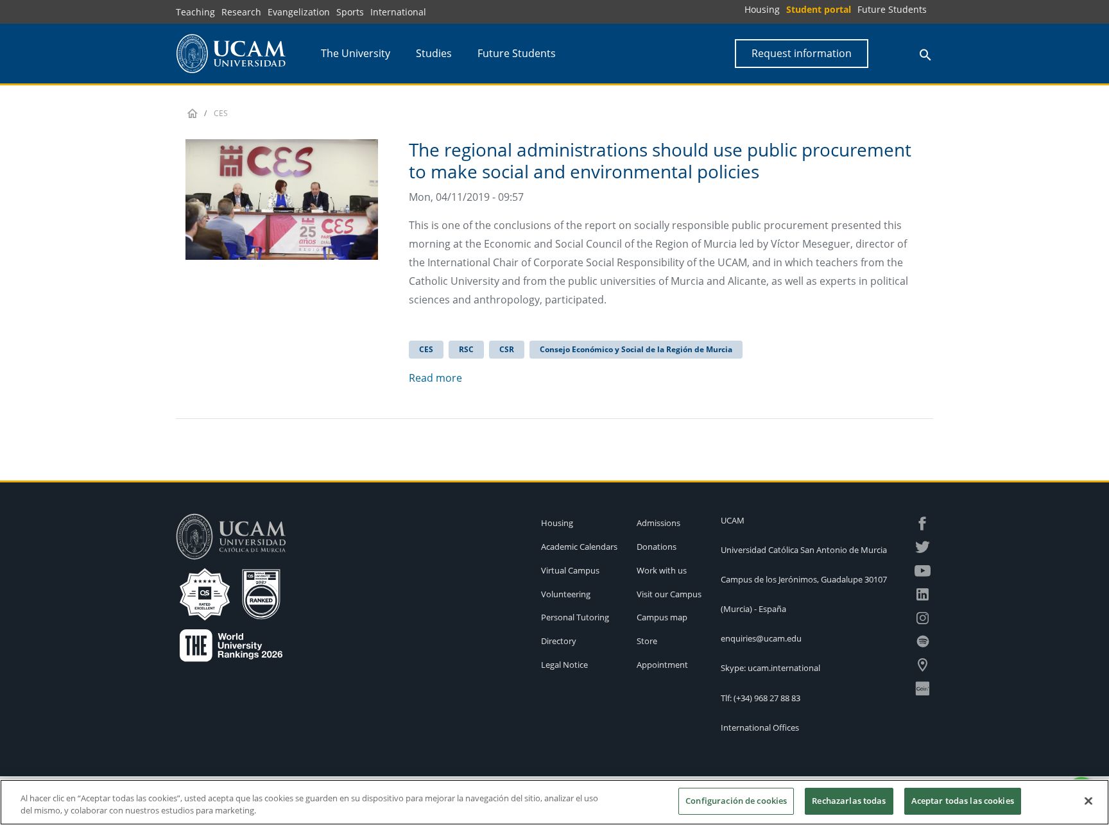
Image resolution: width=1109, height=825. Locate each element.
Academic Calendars (579, 546)
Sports (350, 12)
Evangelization (299, 12)
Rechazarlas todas (849, 800)
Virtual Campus (570, 570)
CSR (506, 349)
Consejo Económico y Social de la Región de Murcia (636, 349)
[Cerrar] (1088, 801)
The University (355, 53)
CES (426, 349)
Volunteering (565, 594)
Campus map (662, 617)
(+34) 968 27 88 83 (767, 698)
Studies (434, 53)
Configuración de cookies (736, 800)
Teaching (195, 12)
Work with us (662, 570)
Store (647, 641)
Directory (558, 641)
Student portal (818, 9)
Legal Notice (564, 664)
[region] (554, 802)
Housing (762, 9)
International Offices (760, 727)
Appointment (662, 664)
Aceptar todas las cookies (962, 800)
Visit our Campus (669, 594)
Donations (656, 546)
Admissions (658, 523)
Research (241, 12)
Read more (435, 378)
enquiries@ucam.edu (761, 638)
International (398, 12)
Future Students (892, 9)
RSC (466, 349)
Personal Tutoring (575, 617)
